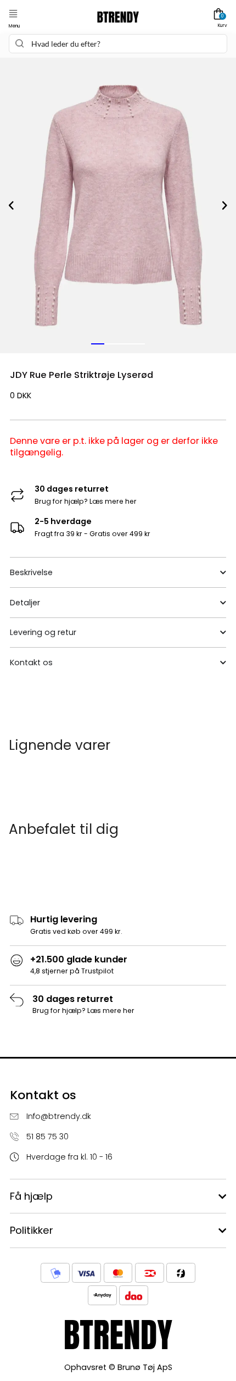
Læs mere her (113, 501)
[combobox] (118, 43)
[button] (13, 14)
